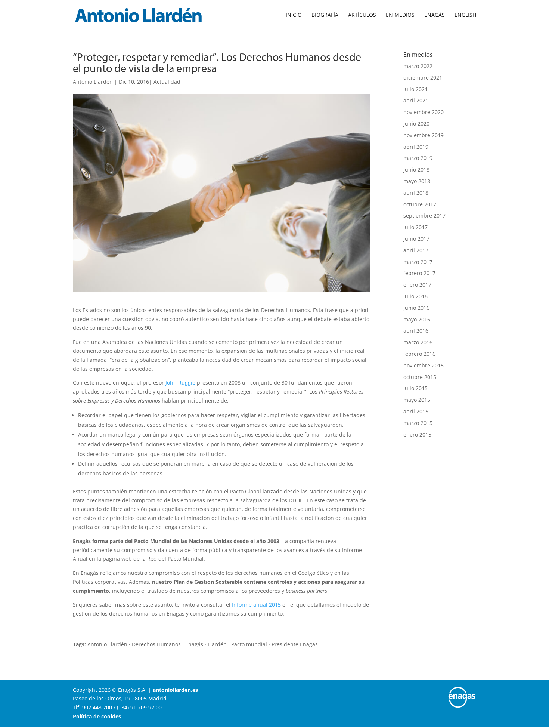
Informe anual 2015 (256, 604)
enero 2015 (417, 434)
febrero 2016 (419, 353)
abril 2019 (415, 146)
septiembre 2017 (424, 215)
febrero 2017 (419, 273)
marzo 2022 (417, 66)
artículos (362, 15)
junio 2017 (416, 238)
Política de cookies (97, 716)
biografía (324, 15)
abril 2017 (415, 250)
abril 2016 (415, 330)
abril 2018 (415, 192)
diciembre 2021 (422, 77)
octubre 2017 (419, 204)
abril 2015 (415, 411)
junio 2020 (416, 123)
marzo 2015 (417, 422)
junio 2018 (416, 169)
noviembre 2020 (423, 111)
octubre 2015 (419, 377)
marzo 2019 (417, 157)
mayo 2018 (416, 181)
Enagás (434, 15)
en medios (400, 15)
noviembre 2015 (423, 365)
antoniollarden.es (175, 689)
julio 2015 (415, 388)
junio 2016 (416, 307)
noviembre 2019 (423, 135)
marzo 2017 (417, 261)
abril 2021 (415, 100)
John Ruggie (180, 382)
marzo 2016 (417, 342)
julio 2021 (415, 89)
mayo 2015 (416, 399)
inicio (294, 15)
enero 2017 (417, 284)
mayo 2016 (416, 319)
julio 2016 (415, 296)
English (465, 15)
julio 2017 (415, 227)
